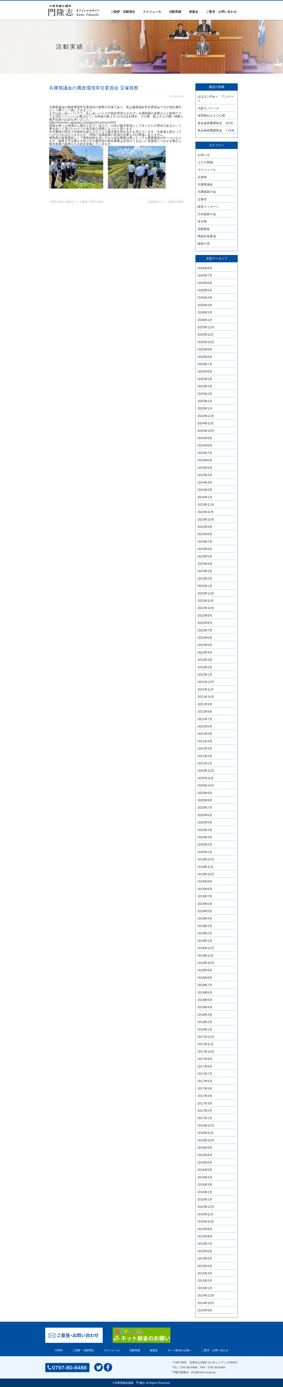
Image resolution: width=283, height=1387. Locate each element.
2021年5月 (205, 733)
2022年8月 (205, 623)
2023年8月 (205, 534)
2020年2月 (205, 844)
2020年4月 (205, 830)
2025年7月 (205, 364)
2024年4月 (205, 475)
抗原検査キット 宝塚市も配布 (166, 201)
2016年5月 (205, 1169)
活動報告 (204, 229)
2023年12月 (206, 504)
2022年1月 (205, 674)
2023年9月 (205, 526)
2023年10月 (206, 519)
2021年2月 (205, 756)
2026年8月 (205, 268)
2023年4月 (205, 563)
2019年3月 (205, 926)
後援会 (193, 11)
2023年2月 (205, 578)
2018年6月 (205, 992)
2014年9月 (205, 1310)
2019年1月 (205, 940)
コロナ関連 (205, 162)
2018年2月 (205, 1022)
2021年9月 (205, 704)
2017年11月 (206, 1044)
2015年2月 (205, 1280)
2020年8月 (205, 800)
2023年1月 (205, 586)
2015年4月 (205, 1266)
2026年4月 (205, 297)
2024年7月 (205, 453)
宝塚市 (202, 199)
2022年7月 (205, 630)
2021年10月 (206, 696)
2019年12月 (206, 859)
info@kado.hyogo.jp (203, 1372)
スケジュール (152, 11)
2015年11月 (206, 1214)
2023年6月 (205, 549)
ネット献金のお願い (179, 1350)
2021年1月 (205, 763)
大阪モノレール (208, 108)
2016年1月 (205, 1199)
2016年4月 (205, 1177)
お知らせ (204, 154)
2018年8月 (205, 977)
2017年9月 (205, 1059)
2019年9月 (205, 881)
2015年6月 (205, 1251)
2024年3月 (205, 482)
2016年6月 (205, 1162)
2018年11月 (206, 955)
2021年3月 (205, 748)
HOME (59, 1350)
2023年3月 (205, 571)
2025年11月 (206, 334)
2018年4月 (205, 1007)
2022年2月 (205, 667)
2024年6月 (205, 460)
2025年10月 (206, 342)
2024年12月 (206, 416)
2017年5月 (205, 1088)
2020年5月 (205, 822)
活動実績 (175, 11)
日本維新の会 (207, 214)
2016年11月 (206, 1133)
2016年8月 (205, 1155)
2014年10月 (206, 1303)
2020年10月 (206, 785)
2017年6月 (205, 1081)
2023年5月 (205, 556)
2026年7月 (205, 275)
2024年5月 (205, 467)
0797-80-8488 (188, 1367)
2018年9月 (205, 970)
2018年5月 (205, 1000)
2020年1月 (205, 852)
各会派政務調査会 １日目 (216, 130)
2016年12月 (206, 1125)
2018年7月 (205, 985)
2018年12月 (206, 948)
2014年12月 (206, 1295)
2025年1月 (205, 408)
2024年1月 (205, 497)
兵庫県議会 (205, 184)
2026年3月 (205, 305)
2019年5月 (205, 911)
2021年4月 (205, 741)
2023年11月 (206, 512)
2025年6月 (205, 371)
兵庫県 (202, 177)
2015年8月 (205, 1236)
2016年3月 (205, 1184)
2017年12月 (206, 1036)
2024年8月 (205, 445)
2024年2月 (205, 490)
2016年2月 (205, 1192)
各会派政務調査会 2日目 (215, 123)
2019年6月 (205, 903)
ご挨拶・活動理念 (123, 11)
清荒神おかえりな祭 (211, 115)
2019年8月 (205, 889)
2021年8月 (205, 711)
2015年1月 (205, 1288)
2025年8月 (205, 357)
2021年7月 (205, 719)
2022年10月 (206, 608)
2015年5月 (205, 1258)
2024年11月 (206, 423)
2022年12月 (206, 593)
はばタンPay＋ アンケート (216, 98)
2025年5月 (205, 379)
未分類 (202, 221)
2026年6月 (205, 283)
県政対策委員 (207, 236)
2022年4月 (205, 652)
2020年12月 (206, 770)
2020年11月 (206, 778)
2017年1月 (205, 1118)
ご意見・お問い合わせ (221, 11)
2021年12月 (206, 682)
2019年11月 (206, 867)
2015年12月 (206, 1206)
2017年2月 (205, 1110)
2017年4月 (205, 1096)
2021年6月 (205, 726)
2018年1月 (205, 1029)
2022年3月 (205, 659)
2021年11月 (206, 689)
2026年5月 (205, 290)
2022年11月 (206, 600)
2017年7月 (205, 1073)
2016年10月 (206, 1140)
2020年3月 (205, 837)
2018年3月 (205, 1014)
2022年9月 (205, 615)
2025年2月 (205, 401)
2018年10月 (206, 963)
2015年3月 (205, 1273)
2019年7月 (205, 896)
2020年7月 (205, 807)
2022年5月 (205, 645)
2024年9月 (205, 438)
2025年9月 (205, 349)
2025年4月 (205, 386)
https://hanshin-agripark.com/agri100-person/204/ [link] (82, 122)
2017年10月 (206, 1051)
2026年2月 (205, 312)
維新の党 (204, 243)
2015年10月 (206, 1221)
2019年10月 (206, 874)
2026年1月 (205, 320)
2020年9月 (205, 793)
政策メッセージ (208, 206)
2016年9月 (205, 1147)
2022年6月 (205, 637)
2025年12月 (206, 327)
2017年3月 (205, 1103)
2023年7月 (205, 541)
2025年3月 (205, 393)
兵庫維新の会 (207, 191)
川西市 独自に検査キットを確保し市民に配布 (76, 201)
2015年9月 (205, 1229)
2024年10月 (206, 430)
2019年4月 (205, 918)
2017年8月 (205, 1066)
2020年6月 (205, 815)
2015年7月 (205, 1243)
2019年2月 (205, 933)
